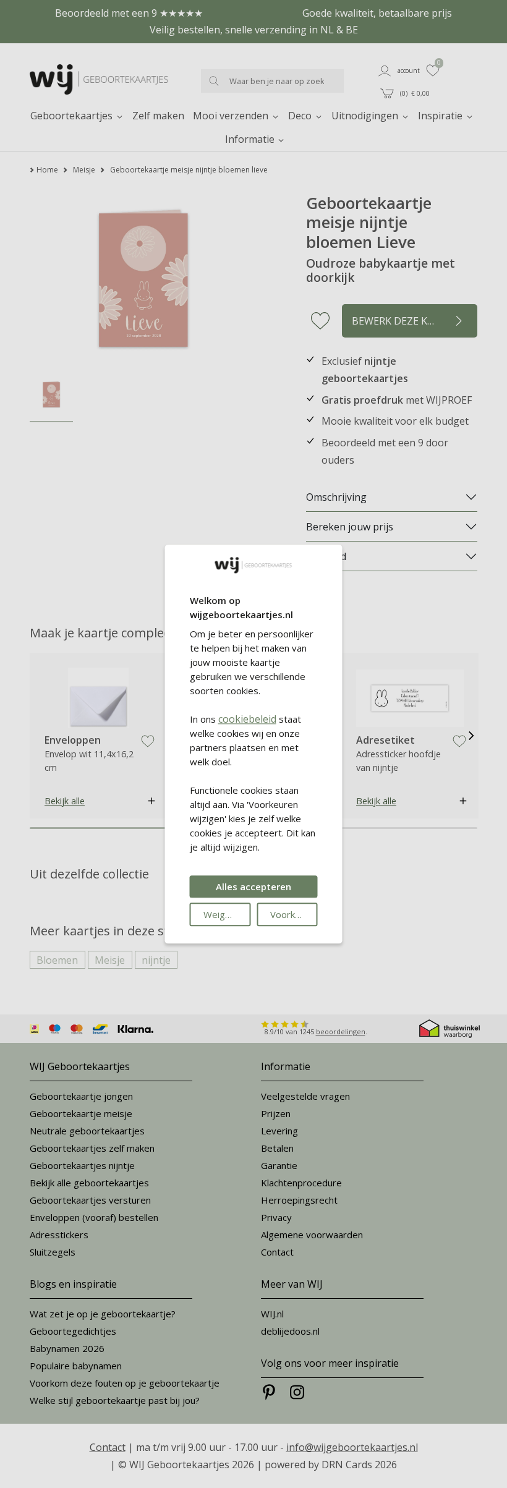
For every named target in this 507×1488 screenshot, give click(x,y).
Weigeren (224, 914)
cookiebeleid (247, 719)
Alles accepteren (253, 886)
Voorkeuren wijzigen (294, 914)
